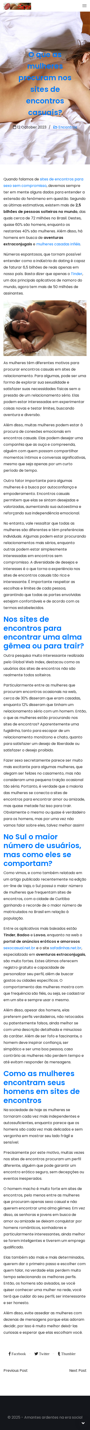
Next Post (78, 1370)
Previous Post (15, 1370)
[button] (84, 5)
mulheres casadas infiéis (58, 244)
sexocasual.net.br (19, 948)
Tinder (76, 273)
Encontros (67, 127)
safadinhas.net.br (65, 948)
